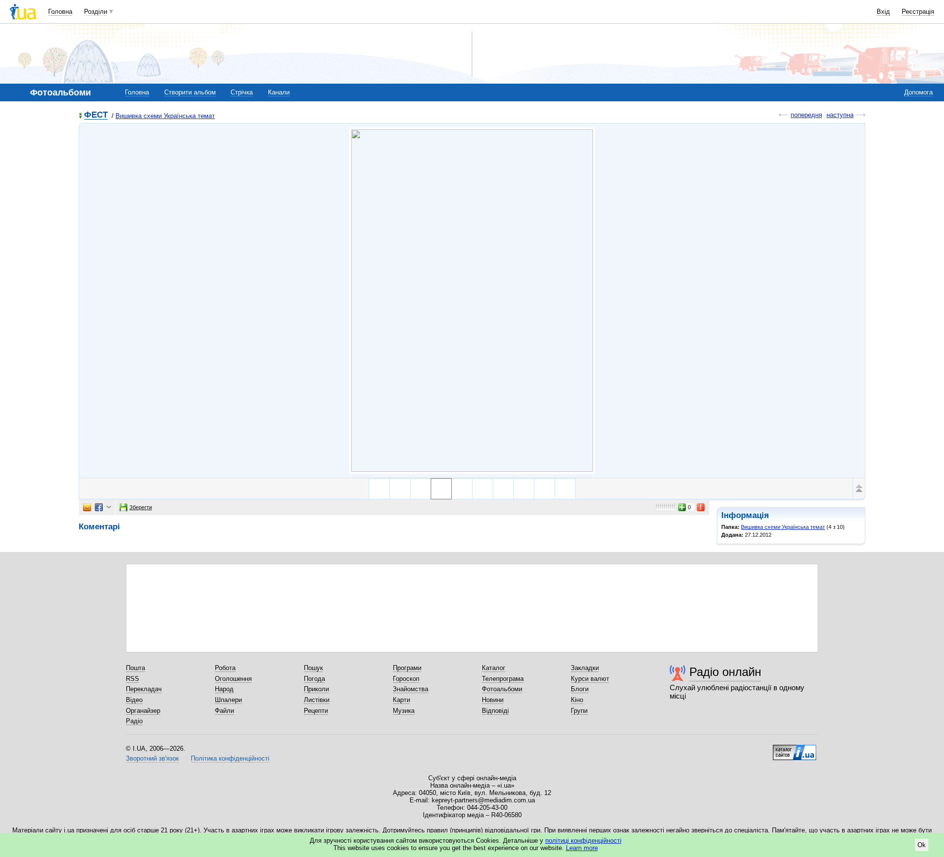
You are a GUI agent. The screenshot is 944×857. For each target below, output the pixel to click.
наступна (840, 115)
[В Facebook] (99, 507)
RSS (132, 678)
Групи (579, 710)
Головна (60, 11)
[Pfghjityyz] (565, 488)
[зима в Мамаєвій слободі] (379, 488)
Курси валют (590, 678)
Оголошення (233, 678)
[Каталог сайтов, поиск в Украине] (794, 749)
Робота (225, 668)
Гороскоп (406, 678)
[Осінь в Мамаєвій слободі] (461, 488)
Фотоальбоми (502, 689)
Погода (314, 678)
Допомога (918, 92)
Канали (279, 92)
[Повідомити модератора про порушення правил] (701, 507)
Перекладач (144, 689)
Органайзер (143, 710)
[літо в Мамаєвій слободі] (420, 488)
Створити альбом (190, 92)
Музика (403, 710)
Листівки (316, 700)
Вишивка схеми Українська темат (165, 116)
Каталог (493, 668)
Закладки (585, 668)
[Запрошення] (544, 488)
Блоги (580, 689)
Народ (224, 689)
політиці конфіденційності (583, 840)
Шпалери (228, 700)
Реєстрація (918, 11)
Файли (224, 710)
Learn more (582, 848)
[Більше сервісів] (109, 507)
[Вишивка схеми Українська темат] (472, 300)
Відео (134, 700)
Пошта (135, 668)
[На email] (87, 507)
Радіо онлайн (725, 671)
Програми (407, 668)
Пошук (313, 668)
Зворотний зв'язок (152, 758)
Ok (921, 845)
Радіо (134, 721)
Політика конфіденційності (230, 758)
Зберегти (140, 507)
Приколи (316, 689)
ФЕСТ (96, 115)
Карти (401, 700)
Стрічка (242, 92)
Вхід (883, 11)
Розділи (95, 11)
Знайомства (410, 689)
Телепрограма (503, 678)
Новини (492, 700)
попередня (806, 115)
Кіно (577, 700)
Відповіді (495, 710)
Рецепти (316, 710)
